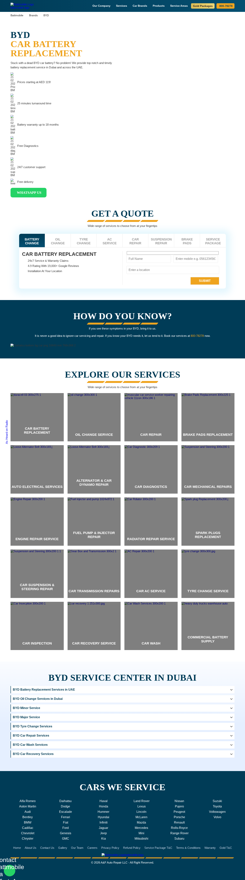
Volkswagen (217, 811)
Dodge (65, 806)
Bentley (27, 817)
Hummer (103, 811)
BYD (46, 15)
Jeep (103, 833)
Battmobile (17, 15)
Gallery (62, 847)
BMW (27, 822)
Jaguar (103, 827)
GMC (65, 838)
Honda (103, 806)
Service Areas (179, 5)
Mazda (141, 822)
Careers (92, 847)
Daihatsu (65, 801)
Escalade (65, 811)
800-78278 (226, 5)
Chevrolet (27, 833)
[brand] (37, 417)
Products (159, 5)
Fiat (65, 822)
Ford (65, 827)
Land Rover (141, 801)
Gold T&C (226, 847)
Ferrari (65, 817)
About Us (30, 847)
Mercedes (141, 827)
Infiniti (104, 822)
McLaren (141, 817)
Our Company (101, 5)
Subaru (179, 838)
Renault (179, 822)
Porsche (179, 817)
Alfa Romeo (28, 801)
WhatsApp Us (29, 193)
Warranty (210, 847)
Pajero (179, 806)
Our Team (77, 847)
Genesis (65, 833)
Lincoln (141, 811)
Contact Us (47, 847)
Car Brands (140, 5)
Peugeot (179, 811)
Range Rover (179, 833)
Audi (27, 811)
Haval (104, 801)
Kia (103, 838)
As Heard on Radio (6, 432)
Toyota (217, 806)
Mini (141, 833)
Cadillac (27, 827)
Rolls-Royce (179, 827)
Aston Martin (27, 806)
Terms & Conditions (188, 847)
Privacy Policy (110, 847)
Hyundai (103, 817)
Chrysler (27, 838)
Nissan (179, 801)
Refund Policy (131, 847)
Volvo (217, 817)
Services (121, 5)
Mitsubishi (141, 838)
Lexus (141, 806)
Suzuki (217, 801)
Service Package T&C (158, 847)
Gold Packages (203, 5)
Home (17, 847)
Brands (33, 15)
